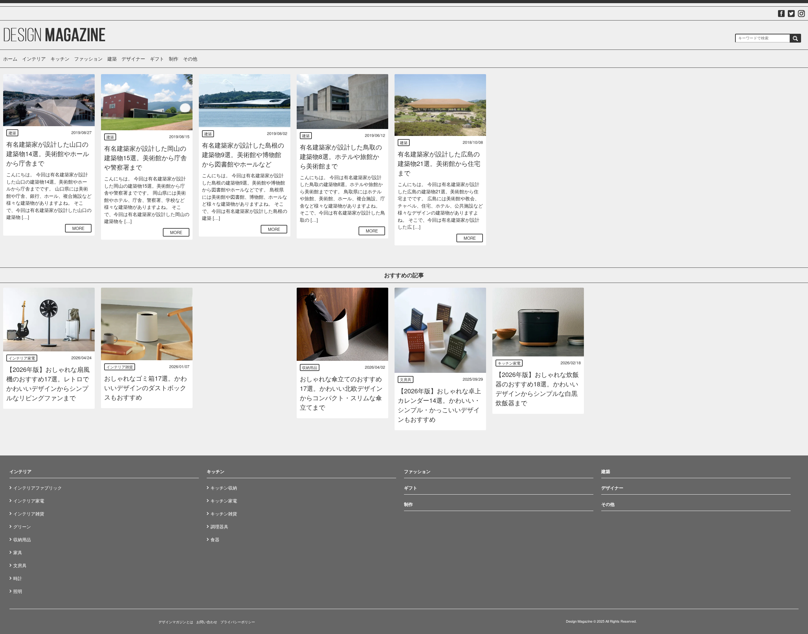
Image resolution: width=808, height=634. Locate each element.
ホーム (10, 58)
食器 (215, 539)
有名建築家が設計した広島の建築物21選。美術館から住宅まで (439, 163)
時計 (17, 578)
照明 (17, 591)
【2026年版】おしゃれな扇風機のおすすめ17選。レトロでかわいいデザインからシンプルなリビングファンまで (48, 383)
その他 (190, 58)
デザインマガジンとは (175, 621)
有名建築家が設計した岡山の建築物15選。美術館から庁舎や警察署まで (145, 158)
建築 (112, 58)
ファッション (88, 58)
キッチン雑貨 (224, 513)
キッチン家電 (509, 363)
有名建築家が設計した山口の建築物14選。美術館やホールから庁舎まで (47, 153)
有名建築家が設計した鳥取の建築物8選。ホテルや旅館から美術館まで (341, 156)
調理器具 (219, 526)
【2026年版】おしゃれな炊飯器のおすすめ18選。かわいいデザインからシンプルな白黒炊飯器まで (537, 388)
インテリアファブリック (37, 487)
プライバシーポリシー (237, 621)
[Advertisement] (538, 113)
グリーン (22, 526)
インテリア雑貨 (119, 366)
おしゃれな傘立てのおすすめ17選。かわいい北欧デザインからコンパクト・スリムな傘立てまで (341, 393)
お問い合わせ (206, 621)
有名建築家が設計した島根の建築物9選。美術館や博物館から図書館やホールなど (243, 154)
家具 (17, 552)
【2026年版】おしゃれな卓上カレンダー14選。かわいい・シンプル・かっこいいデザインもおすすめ (439, 405)
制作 (173, 58)
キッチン (59, 58)
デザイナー (133, 58)
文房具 (405, 379)
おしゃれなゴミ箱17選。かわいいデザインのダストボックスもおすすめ (145, 387)
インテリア (34, 58)
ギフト (157, 58)
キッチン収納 (224, 487)
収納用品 (309, 367)
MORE (78, 228)
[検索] (795, 38)
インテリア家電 (22, 358)
